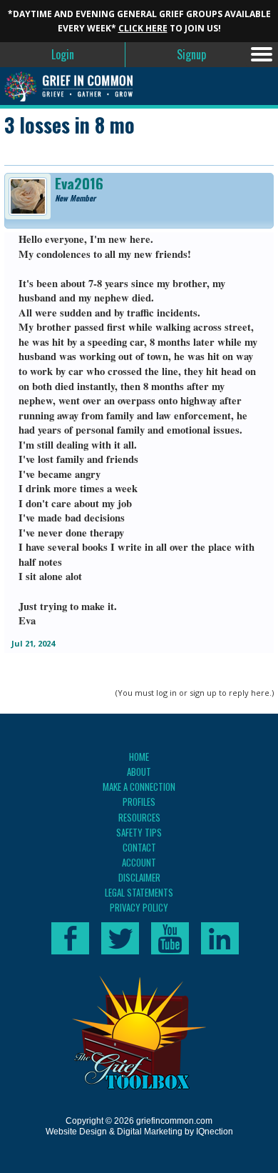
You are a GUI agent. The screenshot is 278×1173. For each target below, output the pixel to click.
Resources (139, 817)
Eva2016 (79, 183)
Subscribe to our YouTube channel (170, 938)
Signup (191, 54)
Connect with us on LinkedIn (220, 938)
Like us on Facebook (70, 938)
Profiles (139, 801)
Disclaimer (139, 877)
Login (62, 54)
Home (139, 756)
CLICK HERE (143, 28)
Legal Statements (139, 892)
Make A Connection (139, 786)
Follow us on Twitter (120, 938)
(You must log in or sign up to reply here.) (194, 692)
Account (139, 862)
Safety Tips (139, 832)
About (139, 771)
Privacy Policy (139, 907)
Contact (139, 847)
